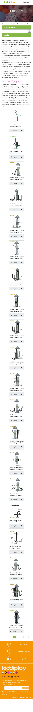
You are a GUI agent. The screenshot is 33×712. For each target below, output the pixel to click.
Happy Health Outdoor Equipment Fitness (16, 521)
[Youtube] (16, 672)
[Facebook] (3, 672)
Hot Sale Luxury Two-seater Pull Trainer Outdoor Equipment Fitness (15, 547)
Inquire (15, 130)
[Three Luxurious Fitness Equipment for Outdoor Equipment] (17, 458)
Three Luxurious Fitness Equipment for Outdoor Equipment (16, 468)
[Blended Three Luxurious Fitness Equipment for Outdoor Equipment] (17, 168)
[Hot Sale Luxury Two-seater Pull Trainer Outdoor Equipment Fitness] (17, 537)
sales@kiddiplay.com (25, 659)
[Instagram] (8, 672)
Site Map (28, 697)
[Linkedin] (11, 672)
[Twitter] (6, 672)
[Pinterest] (14, 672)
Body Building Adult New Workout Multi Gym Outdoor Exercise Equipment (16, 152)
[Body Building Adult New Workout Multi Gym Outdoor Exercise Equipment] (17, 142)
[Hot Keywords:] (29, 31)
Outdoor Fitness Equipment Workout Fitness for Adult (15, 126)
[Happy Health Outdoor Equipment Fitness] (17, 511)
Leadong (22, 697)
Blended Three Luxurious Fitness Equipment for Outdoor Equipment (17, 178)
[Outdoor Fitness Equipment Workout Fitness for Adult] (17, 116)
